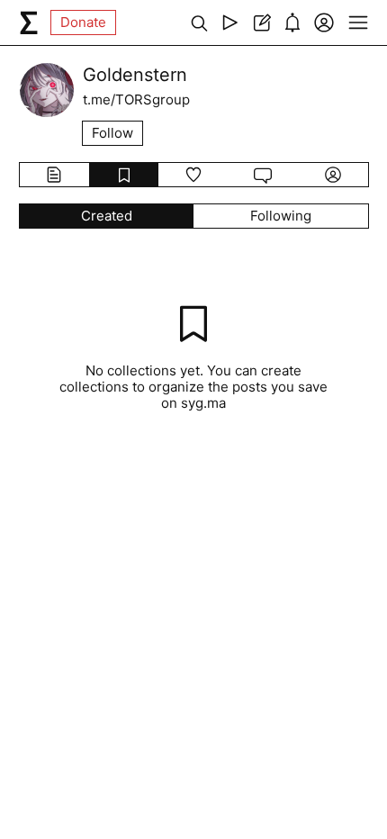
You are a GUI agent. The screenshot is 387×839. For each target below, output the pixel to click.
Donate (83, 22)
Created (106, 215)
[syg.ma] (29, 22)
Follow (112, 132)
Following (280, 215)
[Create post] (261, 22)
